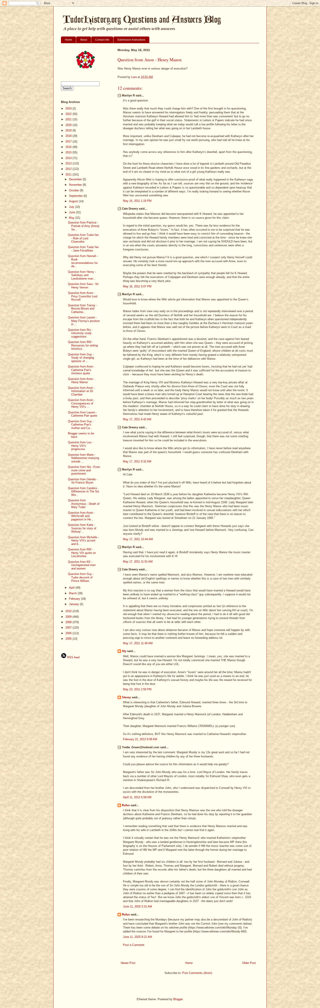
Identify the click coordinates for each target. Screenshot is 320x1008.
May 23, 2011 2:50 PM (137, 689)
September (76, 195)
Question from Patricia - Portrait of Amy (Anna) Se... (83, 226)
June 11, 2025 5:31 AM (137, 906)
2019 (69, 130)
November (76, 184)
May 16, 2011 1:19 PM (137, 200)
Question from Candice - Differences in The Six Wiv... (83, 492)
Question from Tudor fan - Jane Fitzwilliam (83, 248)
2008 (69, 622)
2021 (69, 119)
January (74, 604)
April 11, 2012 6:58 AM (137, 797)
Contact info (102, 39)
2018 (69, 135)
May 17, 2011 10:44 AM (138, 539)
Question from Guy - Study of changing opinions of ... (81, 358)
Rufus (126, 805)
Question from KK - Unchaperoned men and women (82, 565)
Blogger (178, 999)
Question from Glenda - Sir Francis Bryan (82, 481)
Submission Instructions (131, 39)
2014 (69, 158)
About (83, 39)
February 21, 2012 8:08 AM (140, 739)
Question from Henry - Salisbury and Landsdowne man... (82, 275)
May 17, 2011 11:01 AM (138, 561)
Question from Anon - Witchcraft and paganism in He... (81, 516)
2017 (69, 141)
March (73, 593)
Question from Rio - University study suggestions (80, 333)
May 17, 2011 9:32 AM (137, 461)
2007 (69, 627)
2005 (69, 638)
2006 (69, 633)
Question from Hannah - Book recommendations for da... (83, 261)
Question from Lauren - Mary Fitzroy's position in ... (84, 321)
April (72, 587)
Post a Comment (133, 945)
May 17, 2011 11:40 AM (138, 643)
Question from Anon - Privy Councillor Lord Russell (82, 296)
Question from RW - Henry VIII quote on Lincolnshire (82, 553)
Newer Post (128, 963)
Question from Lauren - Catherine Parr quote (82, 414)
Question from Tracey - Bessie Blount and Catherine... (82, 309)
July (72, 207)
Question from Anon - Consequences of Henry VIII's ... (81, 403)
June (72, 212)
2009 (69, 616)
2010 (69, 611)
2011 (69, 174)
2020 (69, 125)
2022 (69, 114)
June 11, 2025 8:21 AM (137, 936)
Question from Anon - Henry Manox (81, 380)
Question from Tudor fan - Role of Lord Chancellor (83, 238)
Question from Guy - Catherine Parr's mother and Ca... (81, 425)
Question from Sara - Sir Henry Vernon (83, 285)
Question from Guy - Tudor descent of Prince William (81, 577)
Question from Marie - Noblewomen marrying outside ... (83, 458)
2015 (69, 152)
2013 (69, 163)
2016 (69, 147)
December (76, 179)
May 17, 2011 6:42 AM (137, 419)
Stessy (126, 697)
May (72, 217)
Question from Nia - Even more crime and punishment (84, 470)
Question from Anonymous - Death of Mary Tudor (83, 504)
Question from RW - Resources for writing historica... (83, 345)
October (74, 190)
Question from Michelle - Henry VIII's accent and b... (83, 541)
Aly (124, 651)
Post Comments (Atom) (197, 973)
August (74, 201)
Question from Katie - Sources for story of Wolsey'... (82, 528)
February (75, 598)
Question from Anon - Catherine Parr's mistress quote (81, 370)
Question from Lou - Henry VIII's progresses (80, 446)
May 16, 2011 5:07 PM (137, 286)
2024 (69, 108)
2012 (69, 168)
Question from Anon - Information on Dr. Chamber (81, 391)
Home (68, 39)
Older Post (249, 963)
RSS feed (72, 657)
